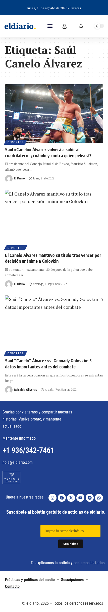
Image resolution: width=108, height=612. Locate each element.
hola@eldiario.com (18, 462)
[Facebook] (62, 498)
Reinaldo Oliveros (25, 390)
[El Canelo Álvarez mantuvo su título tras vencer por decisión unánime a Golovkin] (54, 219)
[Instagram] (52, 498)
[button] (50, 26)
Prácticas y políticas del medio (30, 579)
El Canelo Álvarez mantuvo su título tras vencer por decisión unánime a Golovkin (53, 258)
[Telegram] (90, 498)
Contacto (12, 586)
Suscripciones (72, 579)
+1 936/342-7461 (28, 450)
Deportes (16, 142)
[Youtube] (80, 498)
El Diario (19, 178)
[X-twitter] (71, 498)
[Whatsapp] (99, 498)
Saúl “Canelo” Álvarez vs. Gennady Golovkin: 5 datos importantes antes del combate (48, 363)
